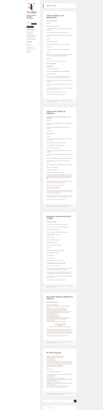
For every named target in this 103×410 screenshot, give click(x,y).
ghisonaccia (48, 206)
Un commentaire (65, 206)
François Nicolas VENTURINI (31, 39)
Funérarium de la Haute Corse (31, 48)
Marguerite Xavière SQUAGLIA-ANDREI (59, 217)
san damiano (60, 206)
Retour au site (30, 26)
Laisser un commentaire (54, 101)
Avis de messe (29, 45)
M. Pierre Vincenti (54, 353)
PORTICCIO (55, 206)
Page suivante (75, 401)
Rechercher (28, 22)
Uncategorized (29, 52)
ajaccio (67, 100)
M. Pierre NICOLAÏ (29, 33)
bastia (69, 100)
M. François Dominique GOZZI (31, 37)
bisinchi (48, 101)
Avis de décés (63, 100)
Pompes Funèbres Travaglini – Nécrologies (31, 17)
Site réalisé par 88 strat (50, 407)
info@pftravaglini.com (56, 100)
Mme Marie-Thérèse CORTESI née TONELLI (60, 298)
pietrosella (52, 206)
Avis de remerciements (30, 47)
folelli (70, 205)
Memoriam (28, 50)
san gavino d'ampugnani (50, 394)
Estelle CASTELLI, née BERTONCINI (55, 16)
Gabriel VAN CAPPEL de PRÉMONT (56, 112)
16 (63, 401)
